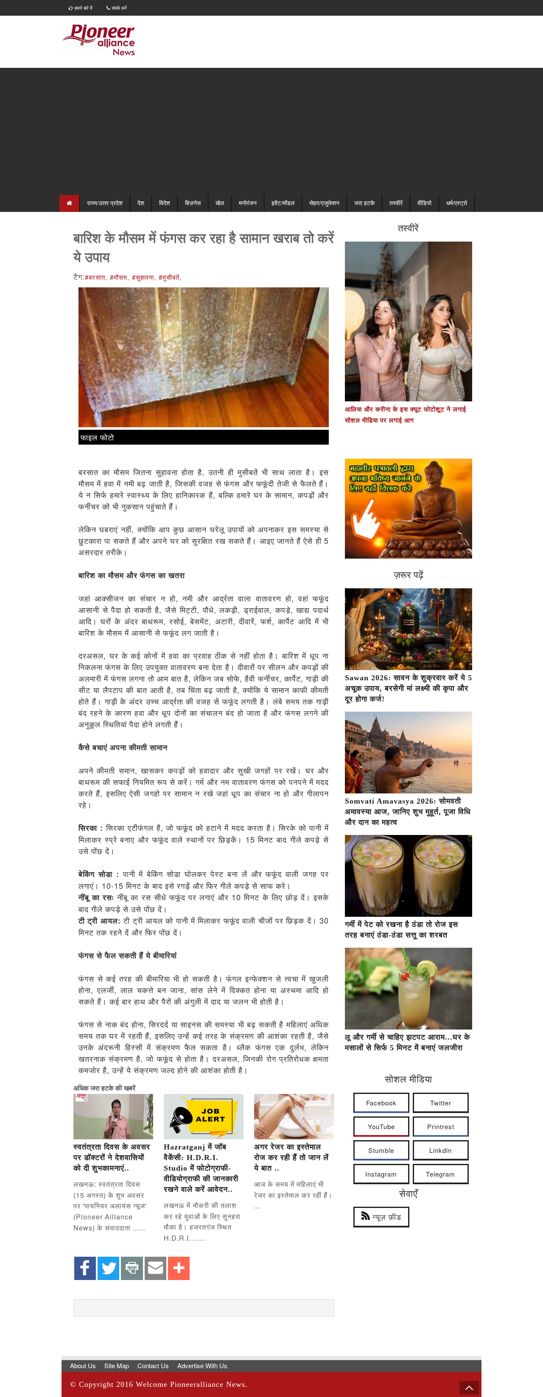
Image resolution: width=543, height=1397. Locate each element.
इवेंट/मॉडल (283, 203)
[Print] (131, 1269)
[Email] (155, 1269)
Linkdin (440, 1150)
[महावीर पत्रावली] (408, 555)
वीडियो (424, 203)
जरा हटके (364, 203)
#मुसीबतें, (170, 277)
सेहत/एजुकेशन (324, 203)
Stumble (381, 1150)
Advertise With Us (202, 1365)
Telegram (440, 1173)
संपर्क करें (118, 7)
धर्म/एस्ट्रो (456, 203)
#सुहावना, (144, 277)
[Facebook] (85, 1269)
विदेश (164, 203)
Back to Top (469, 1387)
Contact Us (153, 1365)
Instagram (381, 1173)
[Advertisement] (271, 131)
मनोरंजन (248, 203)
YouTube (381, 1126)
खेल (220, 203)
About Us (83, 1365)
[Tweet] (108, 1269)
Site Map (116, 1365)
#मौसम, (119, 277)
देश (140, 203)
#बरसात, (96, 277)
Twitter (440, 1102)
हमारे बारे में (82, 7)
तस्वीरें (396, 203)
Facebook (381, 1102)
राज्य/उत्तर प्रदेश (105, 203)
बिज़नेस (193, 203)
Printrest (440, 1126)
